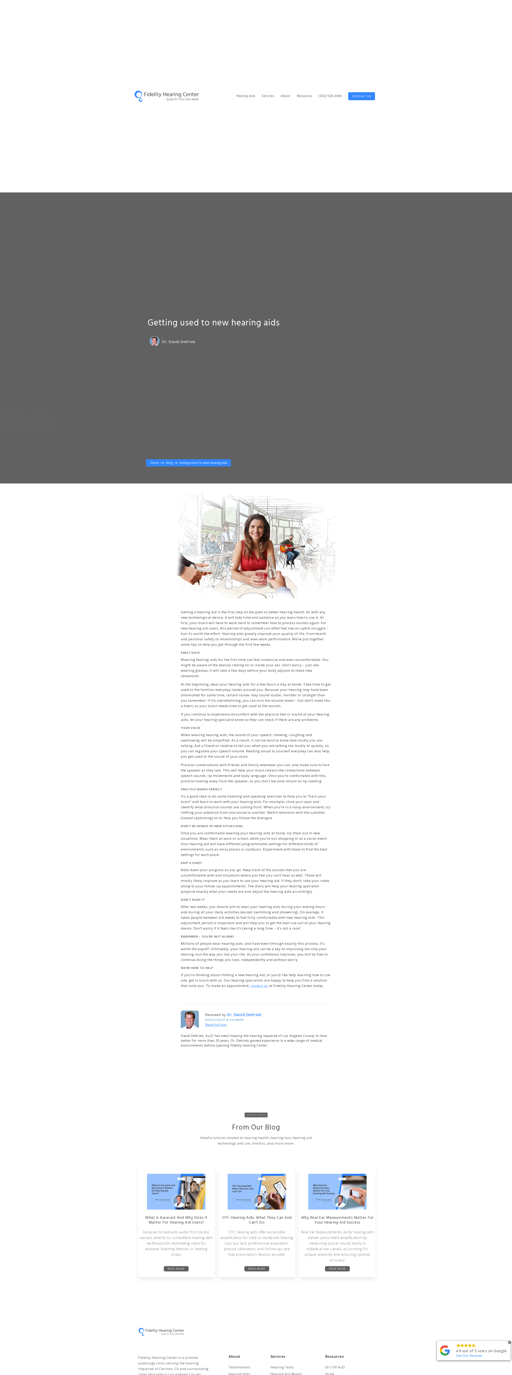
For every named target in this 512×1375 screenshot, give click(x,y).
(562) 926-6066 (330, 96)
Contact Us (361, 96)
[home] (168, 96)
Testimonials (239, 1367)
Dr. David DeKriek (178, 341)
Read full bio (216, 1025)
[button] (245, 96)
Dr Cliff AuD (335, 1367)
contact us (259, 985)
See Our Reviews (469, 1355)
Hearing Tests (282, 1367)
